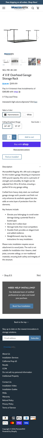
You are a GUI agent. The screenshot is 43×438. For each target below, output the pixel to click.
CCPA (4, 368)
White (29, 115)
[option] (21, 37)
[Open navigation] (3, 8)
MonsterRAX (20, 429)
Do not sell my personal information (17, 372)
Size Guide (35, 122)
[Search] (32, 8)
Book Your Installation (21, 306)
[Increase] (14, 137)
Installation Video (9, 386)
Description (7, 167)
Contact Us (6, 382)
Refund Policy (7, 400)
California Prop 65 (9, 361)
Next (39, 275)
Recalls (5, 365)
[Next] (38, 37)
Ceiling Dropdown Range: (11, 122)
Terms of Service (9, 408)
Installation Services (10, 357)
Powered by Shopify (9, 431)
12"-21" (17, 126)
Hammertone (13, 115)
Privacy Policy (7, 404)
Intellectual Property (10, 376)
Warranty (6, 397)
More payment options (21, 150)
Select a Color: (7, 110)
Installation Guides (9, 389)
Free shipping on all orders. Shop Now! (21, 2)
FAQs (4, 393)
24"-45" (7, 126)
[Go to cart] (38, 8)
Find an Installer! (12, 157)
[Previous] (5, 37)
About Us (6, 354)
